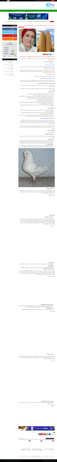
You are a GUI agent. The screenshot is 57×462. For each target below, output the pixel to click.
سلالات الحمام (36, 432)
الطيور (28, 10)
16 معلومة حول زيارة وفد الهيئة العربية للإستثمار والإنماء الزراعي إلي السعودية (41, 0)
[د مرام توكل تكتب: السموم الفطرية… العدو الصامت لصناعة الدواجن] (15, 72)
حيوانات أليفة (23, 10)
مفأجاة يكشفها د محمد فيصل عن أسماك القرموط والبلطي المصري (41, 21)
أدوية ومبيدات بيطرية (17, 10)
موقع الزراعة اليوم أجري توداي (5, 460)
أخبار (50, 10)
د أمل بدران (39, 432)
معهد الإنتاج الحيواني (32, 432)
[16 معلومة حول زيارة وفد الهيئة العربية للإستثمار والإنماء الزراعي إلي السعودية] (15, 65)
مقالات (13, 10)
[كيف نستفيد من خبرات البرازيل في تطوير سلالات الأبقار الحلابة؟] (15, 75)
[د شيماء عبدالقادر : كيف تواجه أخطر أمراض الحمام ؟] (48, 444)
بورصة (47, 10)
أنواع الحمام (52, 432)
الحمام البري (45, 432)
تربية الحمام (42, 432)
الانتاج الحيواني (39, 10)
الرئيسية (53, 10)
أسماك (31, 10)
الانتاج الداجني (34, 10)
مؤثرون (44, 10)
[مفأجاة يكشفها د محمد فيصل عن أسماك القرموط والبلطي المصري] (15, 62)
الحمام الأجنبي (48, 432)
